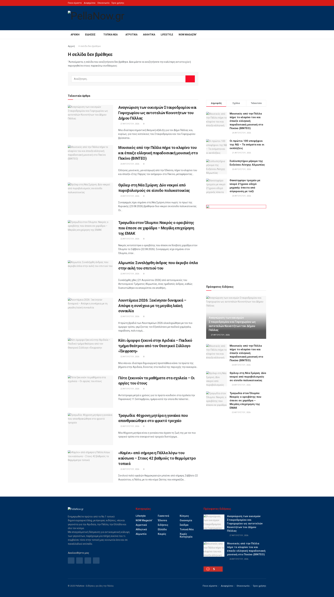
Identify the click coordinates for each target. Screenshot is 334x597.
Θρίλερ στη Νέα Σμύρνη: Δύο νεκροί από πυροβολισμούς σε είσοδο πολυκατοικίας (248, 376)
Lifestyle (167, 34)
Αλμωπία (141, 534)
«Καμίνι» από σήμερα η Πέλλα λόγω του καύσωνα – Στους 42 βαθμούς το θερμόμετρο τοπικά (157, 458)
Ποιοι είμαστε (75, 3)
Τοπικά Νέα (110, 34)
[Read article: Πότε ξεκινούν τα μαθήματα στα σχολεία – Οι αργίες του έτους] (90, 391)
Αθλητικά (149, 34)
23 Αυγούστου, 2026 (129, 196)
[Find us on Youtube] (96, 560)
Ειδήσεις (90, 34)
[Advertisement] (236, 68)
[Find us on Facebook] (71, 560)
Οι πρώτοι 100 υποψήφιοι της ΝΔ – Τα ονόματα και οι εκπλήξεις (247, 144)
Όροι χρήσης (118, 3)
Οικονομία (186, 520)
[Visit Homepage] (96, 18)
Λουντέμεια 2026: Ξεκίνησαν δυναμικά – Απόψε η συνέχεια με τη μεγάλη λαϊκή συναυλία (152, 305)
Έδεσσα (162, 520)
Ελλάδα (162, 529)
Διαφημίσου (90, 3)
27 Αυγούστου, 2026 (129, 124)
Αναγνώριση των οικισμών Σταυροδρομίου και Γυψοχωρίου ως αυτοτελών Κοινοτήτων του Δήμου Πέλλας (157, 112)
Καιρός (162, 534)
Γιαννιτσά (163, 515)
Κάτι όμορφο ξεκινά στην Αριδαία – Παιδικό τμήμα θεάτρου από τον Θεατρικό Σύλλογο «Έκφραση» (155, 345)
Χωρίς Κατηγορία (186, 535)
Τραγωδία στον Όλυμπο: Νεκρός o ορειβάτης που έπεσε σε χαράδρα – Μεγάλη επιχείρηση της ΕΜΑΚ (156, 228)
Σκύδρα (184, 525)
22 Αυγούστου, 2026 (129, 239)
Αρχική (75, 34)
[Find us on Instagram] (79, 560)
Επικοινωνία (103, 3)
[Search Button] (265, 34)
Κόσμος (184, 515)
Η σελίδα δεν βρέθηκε (89, 46)
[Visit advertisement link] (236, 241)
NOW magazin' (144, 520)
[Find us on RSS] (88, 560)
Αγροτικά (131, 34)
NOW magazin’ (188, 34)
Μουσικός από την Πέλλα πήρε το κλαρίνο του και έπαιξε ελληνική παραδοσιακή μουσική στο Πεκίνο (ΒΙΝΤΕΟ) (158, 153)
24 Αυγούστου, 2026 (129, 164)
